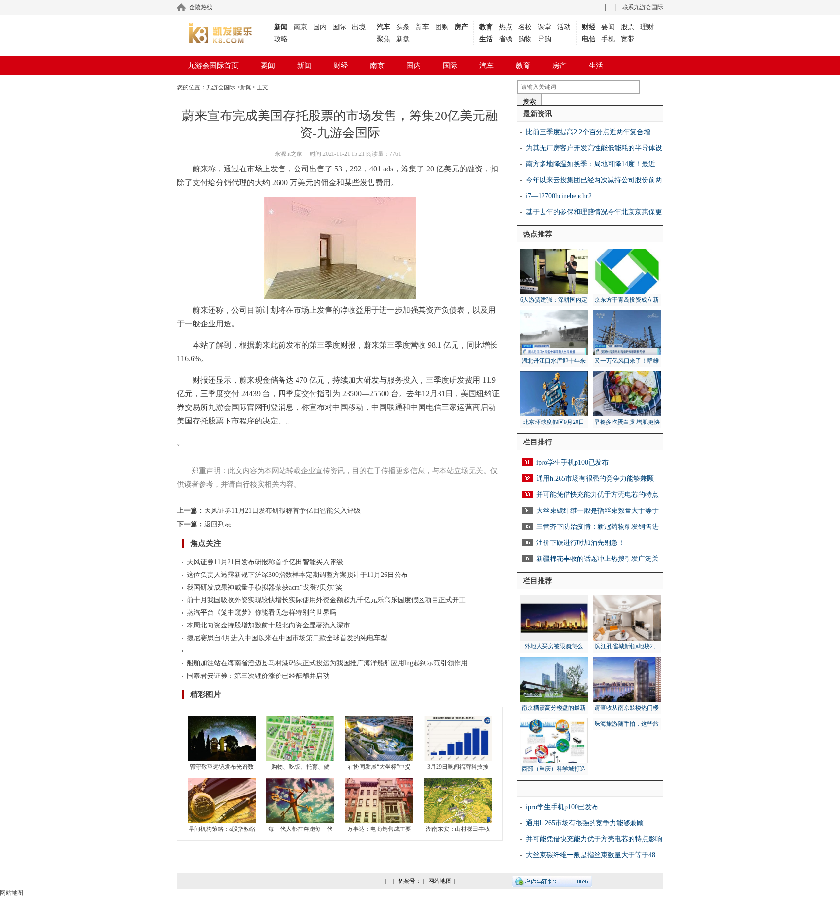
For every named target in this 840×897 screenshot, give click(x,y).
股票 (627, 27)
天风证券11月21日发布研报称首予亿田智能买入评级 (282, 510)
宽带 (627, 39)
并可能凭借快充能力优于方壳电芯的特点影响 (594, 839)
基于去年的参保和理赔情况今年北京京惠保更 (594, 212)
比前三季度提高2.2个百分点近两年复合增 (588, 131)
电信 (588, 39)
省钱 (505, 39)
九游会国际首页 (213, 65)
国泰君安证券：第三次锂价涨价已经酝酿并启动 (258, 675)
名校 (525, 27)
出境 (359, 27)
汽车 (383, 27)
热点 (505, 27)
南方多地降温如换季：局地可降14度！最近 (590, 164)
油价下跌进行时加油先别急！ (580, 542)
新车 (422, 27)
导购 (544, 39)
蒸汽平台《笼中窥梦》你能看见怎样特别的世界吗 (261, 612)
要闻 (608, 27)
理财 (647, 27)
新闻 (281, 27)
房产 (461, 27)
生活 (486, 39)
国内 (320, 27)
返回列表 (217, 524)
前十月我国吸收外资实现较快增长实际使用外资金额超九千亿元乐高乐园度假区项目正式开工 (326, 600)
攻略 (281, 39)
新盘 (403, 39)
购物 (525, 39)
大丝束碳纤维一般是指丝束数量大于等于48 (590, 855)
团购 (442, 27)
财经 (588, 27)
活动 (564, 27)
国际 (339, 27)
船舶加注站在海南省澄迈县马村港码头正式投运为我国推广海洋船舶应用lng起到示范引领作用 (327, 663)
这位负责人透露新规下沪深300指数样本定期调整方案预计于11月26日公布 (297, 574)
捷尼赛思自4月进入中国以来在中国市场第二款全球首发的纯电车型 (287, 638)
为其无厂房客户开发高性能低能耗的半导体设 (594, 148)
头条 (403, 27)
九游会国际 (220, 87)
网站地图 (440, 881)
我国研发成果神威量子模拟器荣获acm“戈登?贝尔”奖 (265, 587)
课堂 (544, 27)
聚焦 (383, 39)
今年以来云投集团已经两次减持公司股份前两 (594, 180)
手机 (608, 39)
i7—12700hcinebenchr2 (559, 196)
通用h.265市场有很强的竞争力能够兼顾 (595, 478)
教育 (486, 27)
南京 (300, 27)
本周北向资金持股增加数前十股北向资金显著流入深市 (268, 625)
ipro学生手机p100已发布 (572, 462)
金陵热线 (200, 7)
